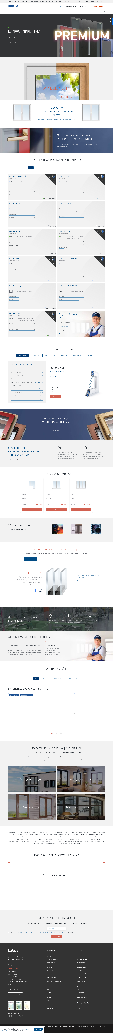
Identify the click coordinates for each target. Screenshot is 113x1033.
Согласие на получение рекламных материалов (52, 1031)
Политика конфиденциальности (54, 981)
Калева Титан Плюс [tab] (78, 355)
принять (38, 1029)
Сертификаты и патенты (53, 956)
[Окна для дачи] (31, 807)
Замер (78, 989)
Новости (49, 984)
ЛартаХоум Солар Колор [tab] (64, 559)
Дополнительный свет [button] (79, 167)
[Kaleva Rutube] (22, 1016)
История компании (51, 954)
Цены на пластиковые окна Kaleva (84, 986)
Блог (23, 1)
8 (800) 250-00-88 (98, 6)
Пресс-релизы (50, 1008)
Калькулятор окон (59, 1)
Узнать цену (55, 396)
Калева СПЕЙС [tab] (91, 355)
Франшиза (49, 1003)
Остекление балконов (82, 959)
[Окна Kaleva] (13, 6)
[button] (104, 12)
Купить (32, 509)
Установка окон (80, 992)
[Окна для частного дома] (80, 807)
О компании (10, 1)
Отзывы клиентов (43, 1)
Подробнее (13, 41)
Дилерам (49, 1000)
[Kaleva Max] (97, 1)
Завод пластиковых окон (52, 959)
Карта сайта (99, 1026)
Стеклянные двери (81, 970)
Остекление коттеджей (82, 973)
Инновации (79, 995)
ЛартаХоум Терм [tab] (30, 559)
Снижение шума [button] (69, 167)
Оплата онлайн (18, 1)
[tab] (51, 733)
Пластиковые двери (81, 967)
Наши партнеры (51, 962)
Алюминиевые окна (57, 678)
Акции (27, 1)
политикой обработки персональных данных (58, 932)
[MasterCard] (80, 1003)
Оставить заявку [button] (84, 6)
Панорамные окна (81, 962)
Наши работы (67, 1)
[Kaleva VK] (12, 1016)
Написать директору (34, 1)
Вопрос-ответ (50, 1005)
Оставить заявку (65, 326)
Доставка (49, 995)
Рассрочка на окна (81, 984)
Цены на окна (51, 1)
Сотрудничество (51, 965)
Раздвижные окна (81, 965)
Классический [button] (46, 167)
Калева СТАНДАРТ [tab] (23, 355)
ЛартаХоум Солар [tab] (46, 559)
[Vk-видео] (19, 1016)
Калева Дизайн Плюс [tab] (50, 355)
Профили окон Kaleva (82, 997)
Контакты (49, 989)
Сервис (49, 997)
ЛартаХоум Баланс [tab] (82, 559)
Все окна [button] (31, 167)
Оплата (49, 992)
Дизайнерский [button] (38, 167)
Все (36, 678)
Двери (44, 678)
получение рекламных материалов (40, 932)
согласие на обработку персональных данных (22, 932)
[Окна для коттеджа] (31, 779)
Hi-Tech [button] (52, 167)
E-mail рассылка (83, 1008)
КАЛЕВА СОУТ (11, 961)
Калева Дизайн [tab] (36, 355)
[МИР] (88, 1003)
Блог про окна (50, 970)
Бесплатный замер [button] (71, 6)
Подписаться (56, 936)
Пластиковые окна (73, 678)
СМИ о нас (49, 967)
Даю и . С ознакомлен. (42, 932)
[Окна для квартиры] (80, 779)
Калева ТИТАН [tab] (64, 355)
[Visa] (85, 1003)
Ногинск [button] (60, 6)
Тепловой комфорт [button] (60, 167)
